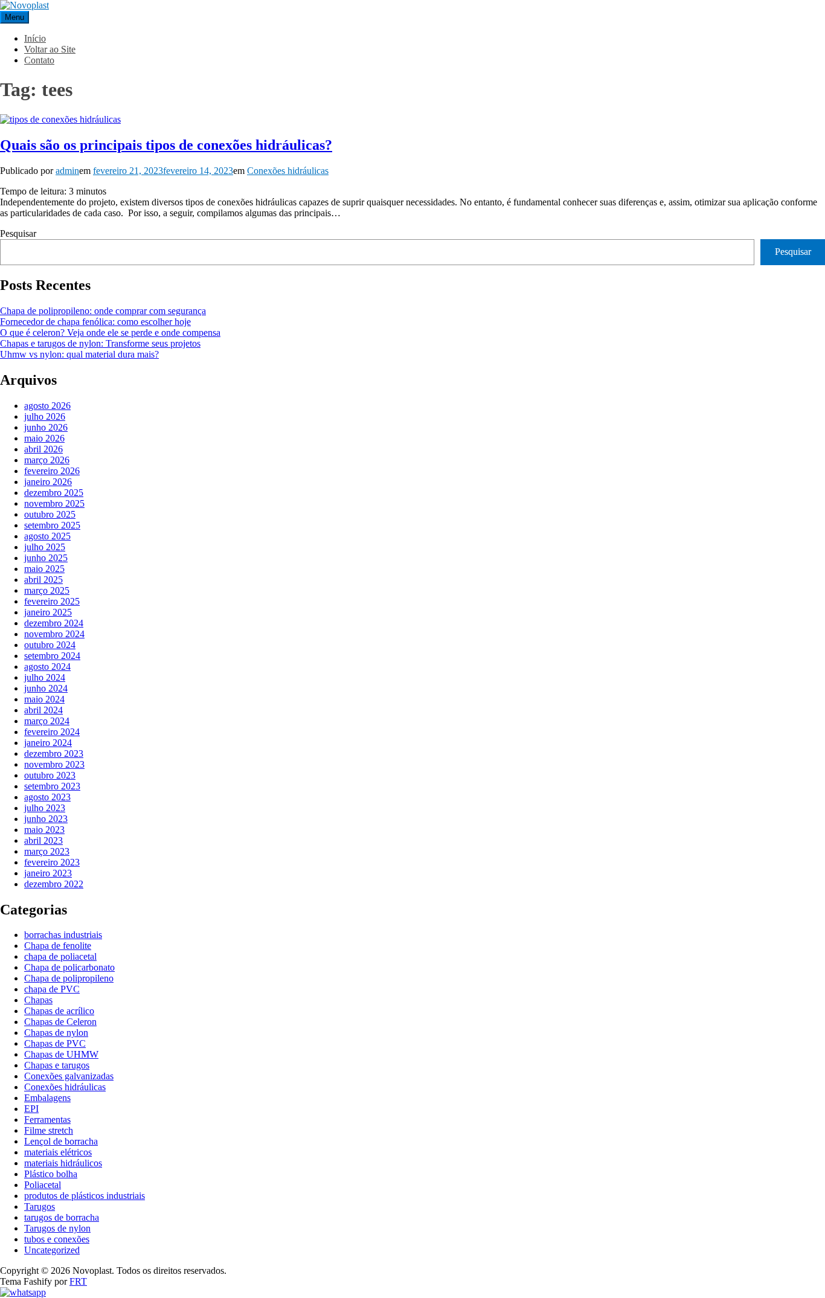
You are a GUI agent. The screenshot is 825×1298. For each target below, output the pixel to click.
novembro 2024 (54, 634)
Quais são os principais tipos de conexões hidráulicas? (166, 145)
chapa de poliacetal (60, 956)
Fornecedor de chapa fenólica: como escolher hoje (95, 321)
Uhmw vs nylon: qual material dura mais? (79, 354)
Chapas (38, 1000)
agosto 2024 (47, 666)
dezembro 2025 (53, 492)
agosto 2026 (47, 405)
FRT (78, 1281)
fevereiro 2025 (52, 601)
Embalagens (47, 1098)
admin (67, 170)
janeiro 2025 (48, 612)
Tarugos (39, 1206)
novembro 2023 (54, 764)
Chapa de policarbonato (69, 967)
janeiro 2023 (48, 873)
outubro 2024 (49, 645)
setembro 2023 (52, 786)
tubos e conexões (56, 1239)
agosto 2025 (47, 536)
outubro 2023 (49, 775)
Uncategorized (52, 1250)
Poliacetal (42, 1185)
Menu (14, 17)
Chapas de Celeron (60, 1022)
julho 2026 (44, 416)
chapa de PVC (52, 989)
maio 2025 (44, 569)
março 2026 (46, 460)
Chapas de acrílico (59, 1011)
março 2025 (46, 590)
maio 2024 (44, 699)
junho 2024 (46, 688)
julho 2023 (44, 808)
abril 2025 (43, 579)
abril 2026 (43, 449)
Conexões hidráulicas (288, 170)
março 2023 (46, 851)
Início (35, 38)
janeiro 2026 (48, 482)
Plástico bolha (50, 1174)
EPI (31, 1109)
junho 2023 (46, 819)
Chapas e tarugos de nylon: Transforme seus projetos (100, 343)
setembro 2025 (52, 525)
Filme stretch (48, 1130)
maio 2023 (44, 829)
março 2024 (46, 721)
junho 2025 (46, 558)
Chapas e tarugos (56, 1065)
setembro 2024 (52, 656)
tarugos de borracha (61, 1217)
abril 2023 (43, 840)
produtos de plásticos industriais (84, 1195)
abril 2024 (43, 710)
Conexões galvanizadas (69, 1076)
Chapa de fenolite (57, 945)
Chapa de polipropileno (69, 978)
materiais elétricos (58, 1152)
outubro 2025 (49, 514)
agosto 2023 (47, 797)
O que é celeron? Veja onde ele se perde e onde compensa (110, 332)
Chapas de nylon (56, 1032)
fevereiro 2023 (52, 862)
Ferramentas (47, 1119)
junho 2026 (46, 427)
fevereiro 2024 (52, 732)
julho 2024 (44, 677)
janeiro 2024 (48, 742)
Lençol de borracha (61, 1141)
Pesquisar (18, 233)
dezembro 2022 (53, 884)
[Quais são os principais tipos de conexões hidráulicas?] (60, 119)
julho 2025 (44, 547)
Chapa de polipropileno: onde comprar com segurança (103, 311)
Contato (39, 60)
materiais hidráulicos (63, 1163)
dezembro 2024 (53, 623)
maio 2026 (44, 438)
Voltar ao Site (49, 49)
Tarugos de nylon (57, 1228)
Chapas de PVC (55, 1043)
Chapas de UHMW (61, 1054)
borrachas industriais (63, 935)
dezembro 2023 (53, 753)
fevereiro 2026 (52, 471)
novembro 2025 (54, 503)
